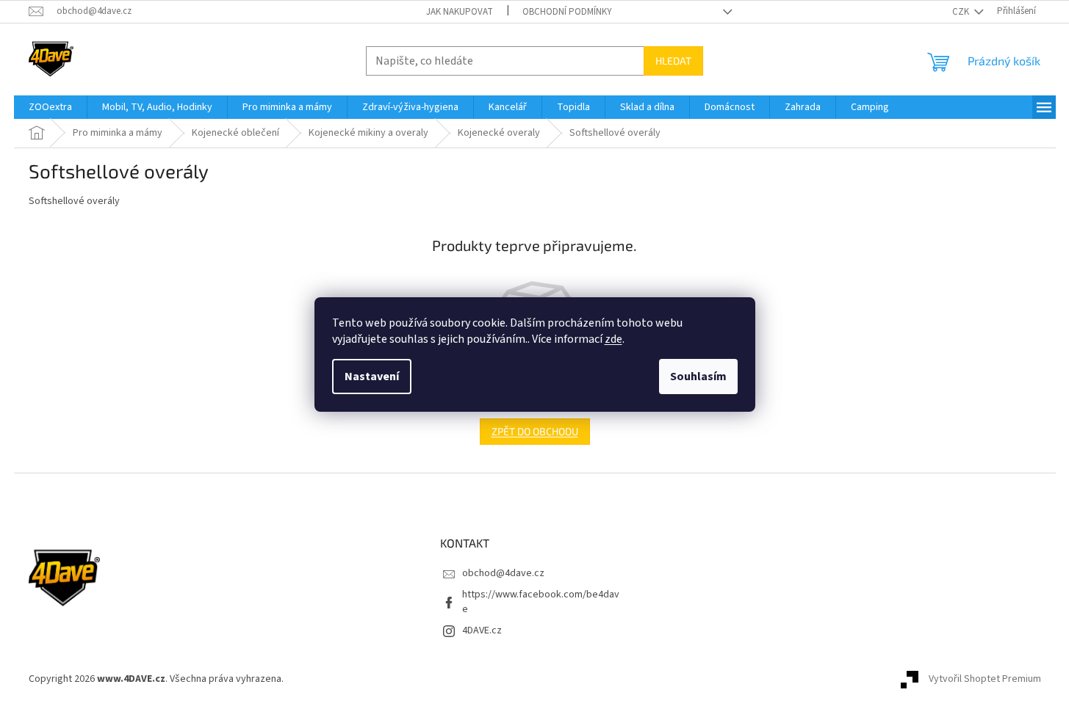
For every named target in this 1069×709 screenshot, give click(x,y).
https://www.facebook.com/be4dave (540, 601)
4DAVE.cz (482, 630)
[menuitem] (50, 107)
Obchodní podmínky (567, 11)
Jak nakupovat (459, 11)
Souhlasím (698, 376)
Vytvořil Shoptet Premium (985, 679)
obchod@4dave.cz (503, 573)
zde (613, 339)
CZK (961, 11)
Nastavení (372, 376)
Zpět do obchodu (535, 431)
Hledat (673, 60)
